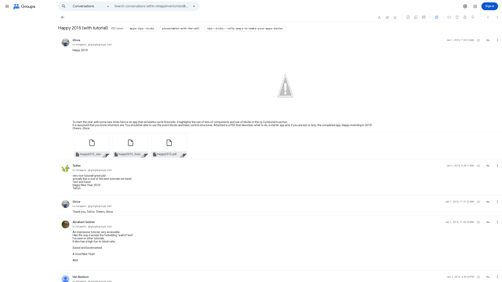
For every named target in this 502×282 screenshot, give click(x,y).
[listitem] (280, 96)
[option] (91, 6)
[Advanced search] (193, 6)
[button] (7, 6)
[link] (92, 146)
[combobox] (152, 6)
